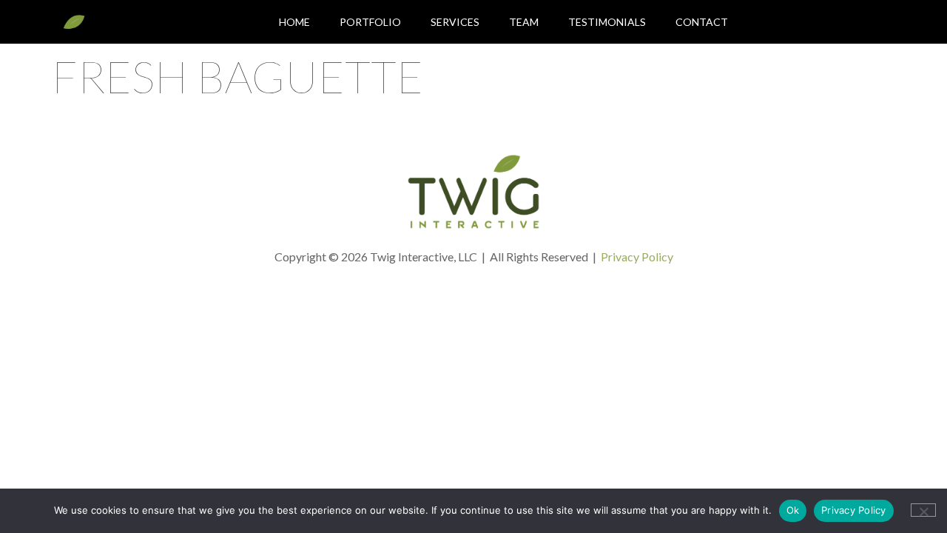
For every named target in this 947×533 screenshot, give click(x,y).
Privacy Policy (637, 256)
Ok (793, 510)
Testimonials (607, 22)
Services (455, 22)
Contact (701, 22)
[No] (923, 510)
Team (524, 22)
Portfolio (370, 22)
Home (294, 22)
